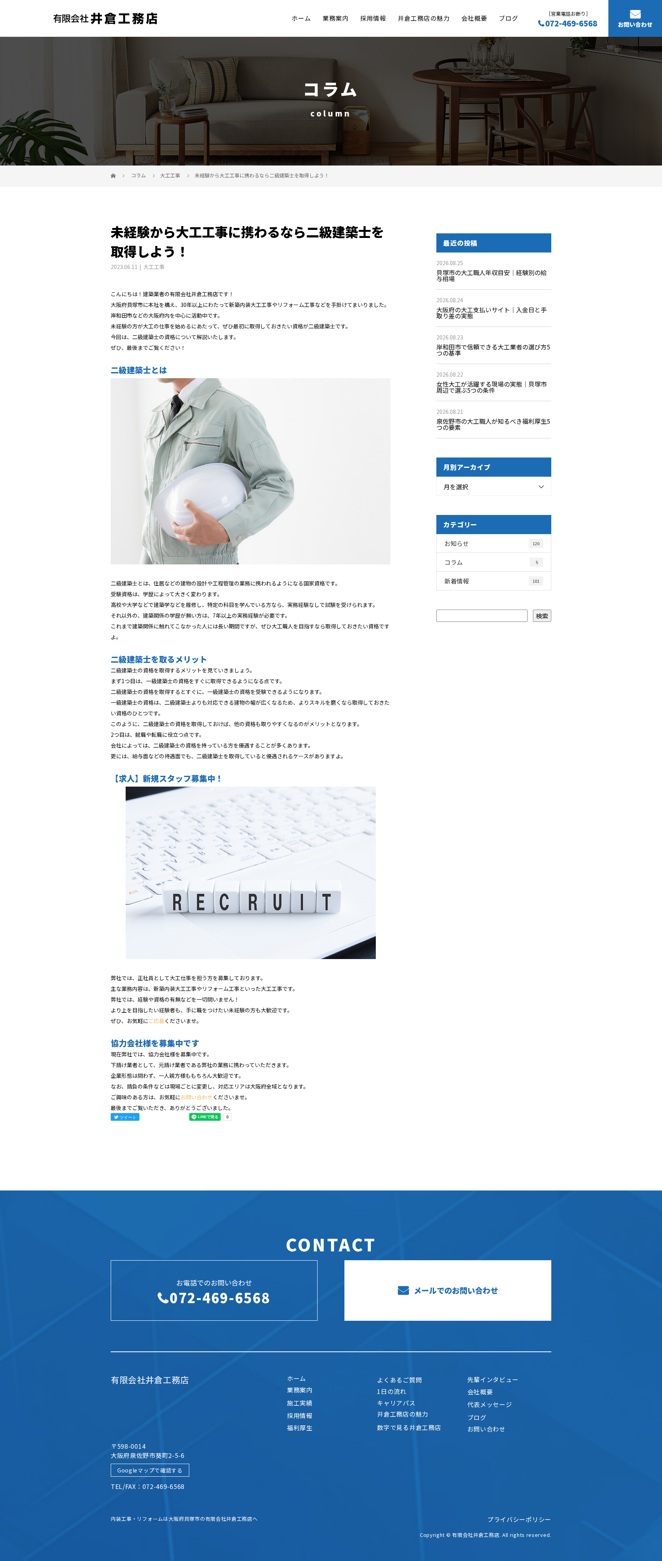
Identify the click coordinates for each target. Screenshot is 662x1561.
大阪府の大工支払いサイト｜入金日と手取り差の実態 (491, 312)
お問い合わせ (635, 24)
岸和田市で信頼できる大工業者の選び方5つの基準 (493, 349)
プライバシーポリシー (519, 1519)
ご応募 (156, 1021)
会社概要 (474, 18)
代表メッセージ (489, 1404)
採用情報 (373, 18)
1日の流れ (391, 1391)
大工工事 (170, 175)
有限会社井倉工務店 (150, 1379)
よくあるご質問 (399, 1380)
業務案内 (336, 18)
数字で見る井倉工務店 (409, 1427)
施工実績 (300, 1403)
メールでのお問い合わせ (455, 1290)
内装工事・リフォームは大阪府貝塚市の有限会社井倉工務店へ (184, 1518)
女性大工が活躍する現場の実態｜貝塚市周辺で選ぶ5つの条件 (491, 387)
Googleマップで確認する (150, 1470)
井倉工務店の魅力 (424, 18)
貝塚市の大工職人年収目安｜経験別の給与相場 (491, 275)
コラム (491, 562)
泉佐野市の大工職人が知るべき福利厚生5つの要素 (493, 424)
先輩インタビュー (493, 1379)
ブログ (508, 18)
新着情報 (491, 580)
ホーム (301, 18)
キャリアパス (396, 1403)
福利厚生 (300, 1428)
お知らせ (491, 543)
